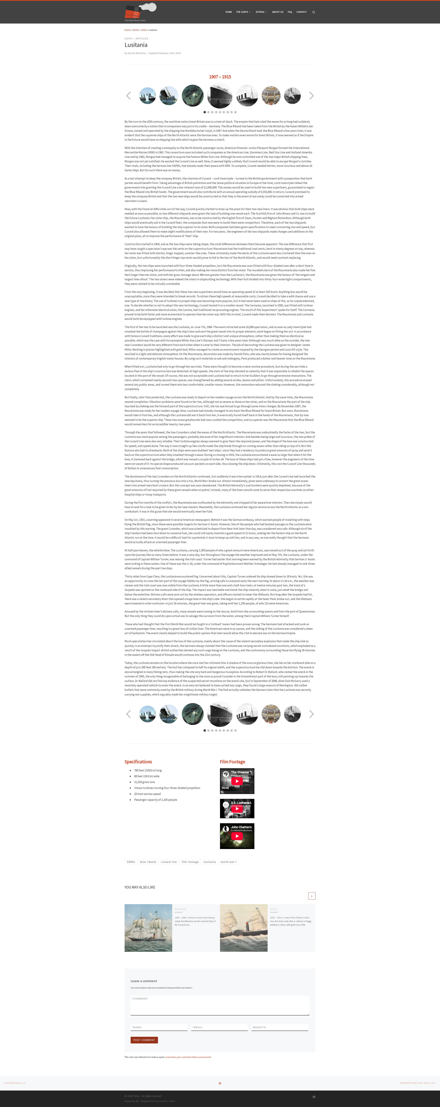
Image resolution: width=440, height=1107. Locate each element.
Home (127, 30)
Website (259, 1027)
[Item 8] (231, 112)
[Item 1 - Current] (205, 112)
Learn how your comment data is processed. (188, 1057)
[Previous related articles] (304, 896)
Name (137, 1027)
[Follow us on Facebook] (314, 1097)
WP (137, 1101)
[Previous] (129, 95)
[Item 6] (224, 112)
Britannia (180, 909)
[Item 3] (212, 112)
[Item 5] (220, 112)
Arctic (273, 909)
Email (197, 1027)
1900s (144, 30)
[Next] (311, 95)
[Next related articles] (311, 896)
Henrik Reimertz (137, 53)
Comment (140, 998)
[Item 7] (228, 112)
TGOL (136, 1096)
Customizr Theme (166, 1101)
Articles (135, 30)
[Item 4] (216, 112)
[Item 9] (235, 112)
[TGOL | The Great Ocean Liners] (141, 9)
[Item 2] (208, 112)
